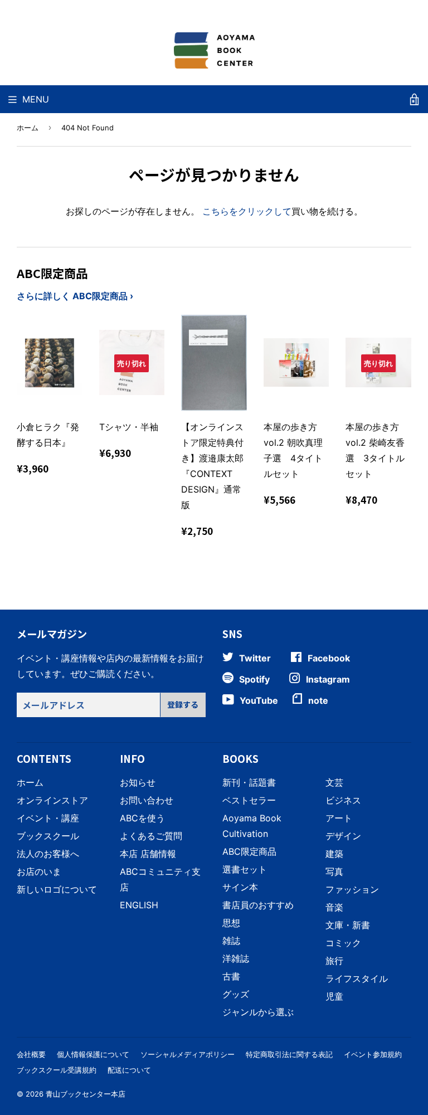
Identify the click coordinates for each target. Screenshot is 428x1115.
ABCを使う (142, 818)
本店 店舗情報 (148, 853)
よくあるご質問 (151, 835)
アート (338, 818)
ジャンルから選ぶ (258, 1011)
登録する (182, 704)
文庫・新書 (347, 925)
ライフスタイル (356, 978)
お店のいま (39, 871)
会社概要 (31, 1054)
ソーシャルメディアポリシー (187, 1054)
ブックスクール (48, 835)
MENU (35, 99)
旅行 (334, 960)
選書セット (244, 869)
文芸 (334, 782)
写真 (334, 871)
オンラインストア (52, 800)
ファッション (352, 889)
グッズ (235, 994)
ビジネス (343, 800)
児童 (334, 996)
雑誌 (231, 940)
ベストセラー (249, 800)
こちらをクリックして (246, 211)
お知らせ (137, 782)
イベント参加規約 (373, 1054)
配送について (129, 1069)
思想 (231, 922)
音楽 (334, 907)
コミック (343, 942)
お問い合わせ (146, 800)
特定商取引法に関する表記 (289, 1054)
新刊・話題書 (249, 782)
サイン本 (240, 887)
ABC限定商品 (249, 851)
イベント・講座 (48, 818)
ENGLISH (139, 904)
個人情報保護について (93, 1054)
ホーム (27, 127)
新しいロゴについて (57, 889)
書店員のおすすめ (258, 904)
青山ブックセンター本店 (85, 1093)
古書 (231, 976)
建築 (334, 853)
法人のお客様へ (48, 853)
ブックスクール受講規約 (56, 1069)
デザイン (343, 835)
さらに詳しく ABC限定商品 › (75, 295)
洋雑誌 (235, 958)
